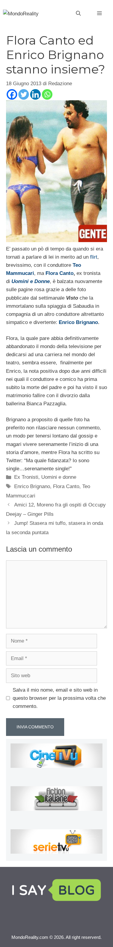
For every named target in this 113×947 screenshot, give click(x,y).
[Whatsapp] (47, 94)
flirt (93, 257)
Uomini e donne (58, 477)
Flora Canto (60, 273)
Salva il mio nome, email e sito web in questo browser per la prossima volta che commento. (59, 698)
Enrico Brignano (78, 322)
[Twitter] (23, 94)
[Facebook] (12, 94)
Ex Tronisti (26, 477)
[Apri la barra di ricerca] (78, 13)
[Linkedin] (35, 94)
